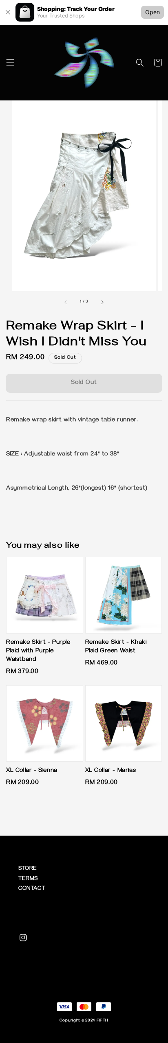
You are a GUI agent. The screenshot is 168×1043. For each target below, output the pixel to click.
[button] (10, 63)
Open (152, 12)
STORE (27, 869)
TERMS (28, 879)
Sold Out (84, 383)
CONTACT (31, 889)
